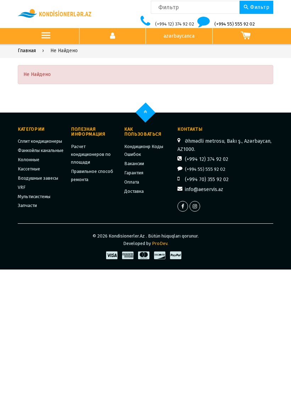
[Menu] (45, 36)
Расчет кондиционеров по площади (91, 154)
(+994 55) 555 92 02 (234, 24)
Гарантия (133, 172)
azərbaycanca (179, 36)
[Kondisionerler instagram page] (195, 206)
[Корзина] (246, 36)
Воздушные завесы (38, 178)
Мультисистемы (34, 196)
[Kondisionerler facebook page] (182, 206)
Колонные (28, 159)
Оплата (131, 182)
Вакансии (134, 163)
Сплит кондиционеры (40, 141)
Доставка (134, 191)
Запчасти (27, 205)
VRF (22, 187)
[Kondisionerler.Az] (55, 14)
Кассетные (29, 169)
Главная (27, 51)
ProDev (159, 243)
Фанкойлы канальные (41, 150)
